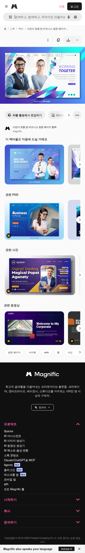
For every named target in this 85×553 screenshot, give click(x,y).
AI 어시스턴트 (12, 436)
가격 (61, 6)
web (46, 352)
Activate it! (66, 548)
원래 (23, 53)
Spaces (8, 431)
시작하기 (10, 499)
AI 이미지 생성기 (14, 441)
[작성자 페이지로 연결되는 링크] (7, 129)
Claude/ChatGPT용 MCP (19, 460)
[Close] (79, 548)
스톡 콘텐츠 (11, 455)
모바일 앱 (10, 479)
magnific (17, 131)
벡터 (21, 28)
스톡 (12, 28)
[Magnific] (42, 375)
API (6, 484)
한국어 (42, 407)
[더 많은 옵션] (48, 40)
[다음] (68, 115)
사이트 (32, 352)
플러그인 (13, 470)
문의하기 (10, 522)
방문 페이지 (14, 352)
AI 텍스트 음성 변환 (16, 450)
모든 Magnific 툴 (14, 489)
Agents (11, 465)
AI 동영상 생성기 (14, 445)
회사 (7, 510)
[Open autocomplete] (8, 16)
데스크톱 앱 (14, 474)
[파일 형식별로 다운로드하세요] (77, 40)
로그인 (74, 6)
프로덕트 (10, 424)
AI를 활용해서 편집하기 (27, 115)
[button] (42, 407)
